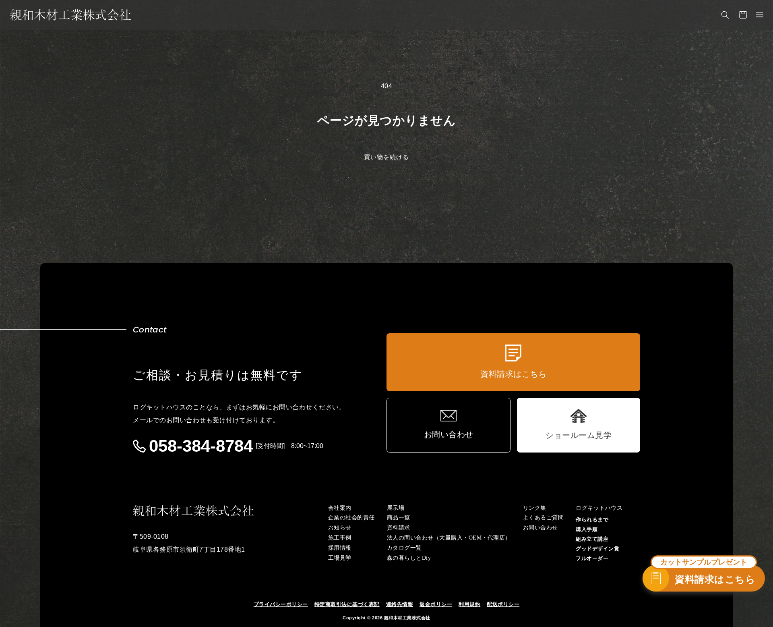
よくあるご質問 (543, 518)
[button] (725, 15)
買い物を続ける (386, 157)
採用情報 (339, 548)
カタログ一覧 (404, 548)
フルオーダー (592, 558)
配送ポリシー (503, 604)
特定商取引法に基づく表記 (347, 604)
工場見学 (339, 558)
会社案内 (339, 508)
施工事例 (339, 538)
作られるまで (592, 520)
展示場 (396, 508)
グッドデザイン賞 (597, 549)
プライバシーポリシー (281, 604)
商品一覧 (398, 518)
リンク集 (534, 508)
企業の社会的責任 (351, 518)
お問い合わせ (540, 528)
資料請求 (398, 528)
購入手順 (586, 529)
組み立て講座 (592, 539)
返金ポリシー (436, 604)
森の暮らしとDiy (409, 558)
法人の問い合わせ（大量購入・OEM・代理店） (449, 538)
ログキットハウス (599, 508)
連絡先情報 (399, 604)
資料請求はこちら (715, 579)
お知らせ (339, 528)
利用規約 (469, 604)
